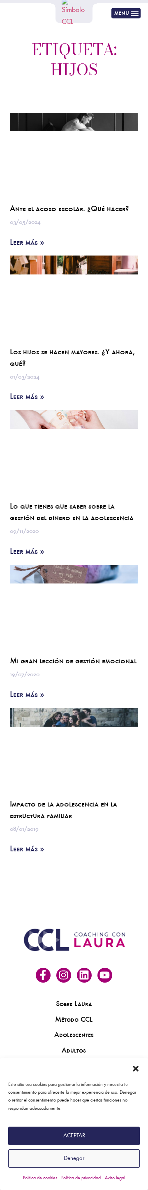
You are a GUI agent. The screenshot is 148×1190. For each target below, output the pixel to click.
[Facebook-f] (43, 975)
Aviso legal (115, 1178)
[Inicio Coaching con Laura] (74, 13)
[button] (136, 1068)
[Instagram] (63, 975)
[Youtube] (104, 975)
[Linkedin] (84, 975)
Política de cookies (40, 1178)
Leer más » (27, 243)
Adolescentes (74, 1035)
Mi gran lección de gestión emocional (73, 662)
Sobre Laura (74, 1005)
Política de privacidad (81, 1178)
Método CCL (73, 1020)
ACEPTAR (74, 1136)
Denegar (74, 1158)
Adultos (74, 1051)
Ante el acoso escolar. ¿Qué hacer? (69, 210)
